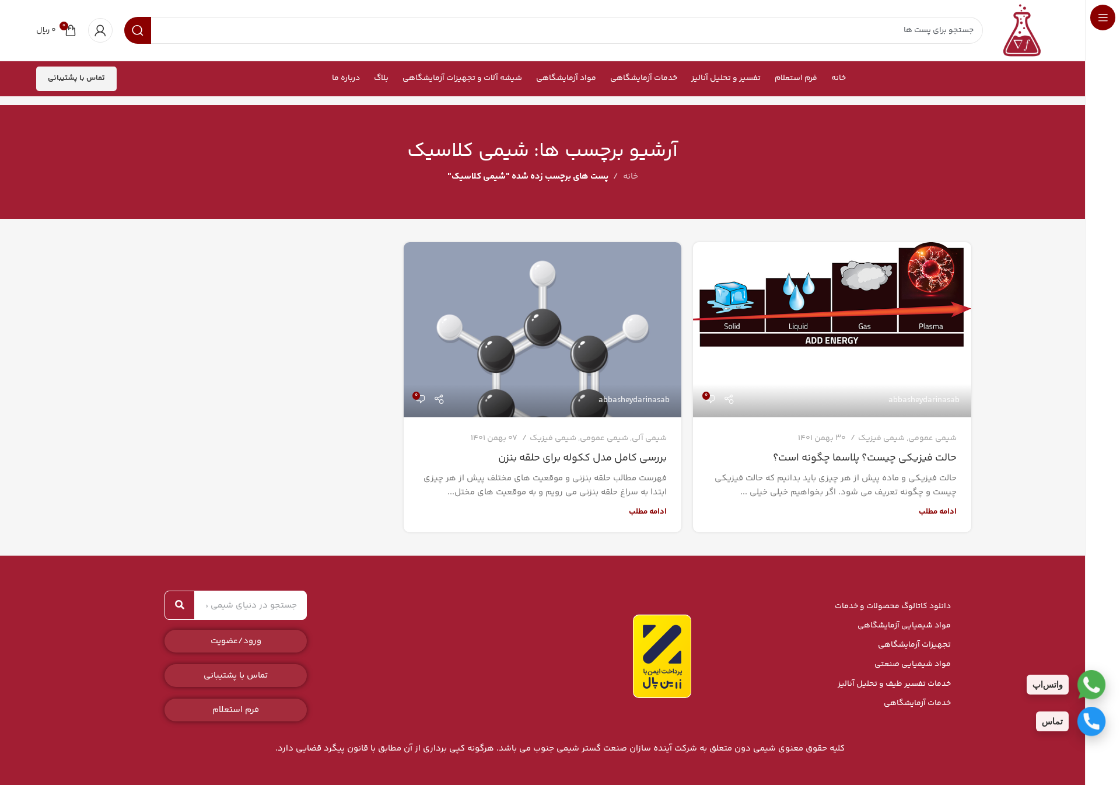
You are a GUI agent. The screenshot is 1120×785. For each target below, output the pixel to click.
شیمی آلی (649, 438)
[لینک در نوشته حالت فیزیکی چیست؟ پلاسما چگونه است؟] (832, 329)
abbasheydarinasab (924, 400)
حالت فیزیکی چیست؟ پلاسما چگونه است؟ (865, 458)
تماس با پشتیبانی (76, 78)
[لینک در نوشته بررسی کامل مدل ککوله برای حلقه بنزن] (543, 329)
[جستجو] (179, 605)
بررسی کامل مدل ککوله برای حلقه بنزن (582, 458)
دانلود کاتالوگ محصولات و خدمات (893, 606)
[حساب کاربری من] (100, 30)
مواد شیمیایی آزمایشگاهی (904, 625)
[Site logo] (1022, 30)
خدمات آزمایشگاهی (917, 703)
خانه (630, 176)
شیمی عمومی (932, 438)
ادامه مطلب (938, 511)
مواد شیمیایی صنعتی (912, 664)
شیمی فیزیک (881, 438)
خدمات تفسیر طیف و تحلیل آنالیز (894, 684)
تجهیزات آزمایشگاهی (914, 645)
